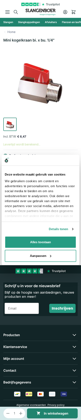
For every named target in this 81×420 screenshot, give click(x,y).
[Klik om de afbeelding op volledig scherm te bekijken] (40, 81)
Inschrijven (62, 308)
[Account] (65, 12)
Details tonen (58, 229)
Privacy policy (56, 405)
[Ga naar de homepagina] (41, 12)
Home (11, 32)
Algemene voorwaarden (31, 405)
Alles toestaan (40, 242)
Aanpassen (38, 256)
